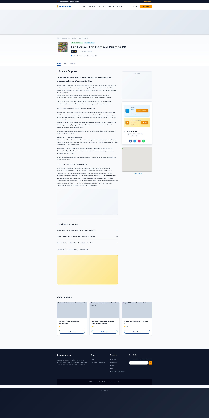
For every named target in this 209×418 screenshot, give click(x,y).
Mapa (65, 63)
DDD (104, 6)
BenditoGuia (65, 6)
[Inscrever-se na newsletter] (150, 363)
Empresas (113, 359)
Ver (145, 122)
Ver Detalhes (72, 332)
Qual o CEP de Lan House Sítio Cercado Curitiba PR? (74, 243)
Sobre (59, 63)
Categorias (91, 6)
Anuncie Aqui (146, 6)
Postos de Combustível (117, 371)
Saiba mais (147, 1)
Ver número (143, 110)
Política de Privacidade (115, 6)
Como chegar (137, 173)
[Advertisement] (104, 22)
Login (136, 6)
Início (83, 6)
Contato (72, 63)
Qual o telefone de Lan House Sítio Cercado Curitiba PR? (76, 236)
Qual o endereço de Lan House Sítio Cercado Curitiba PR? (76, 230)
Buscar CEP (114, 365)
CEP (98, 6)
